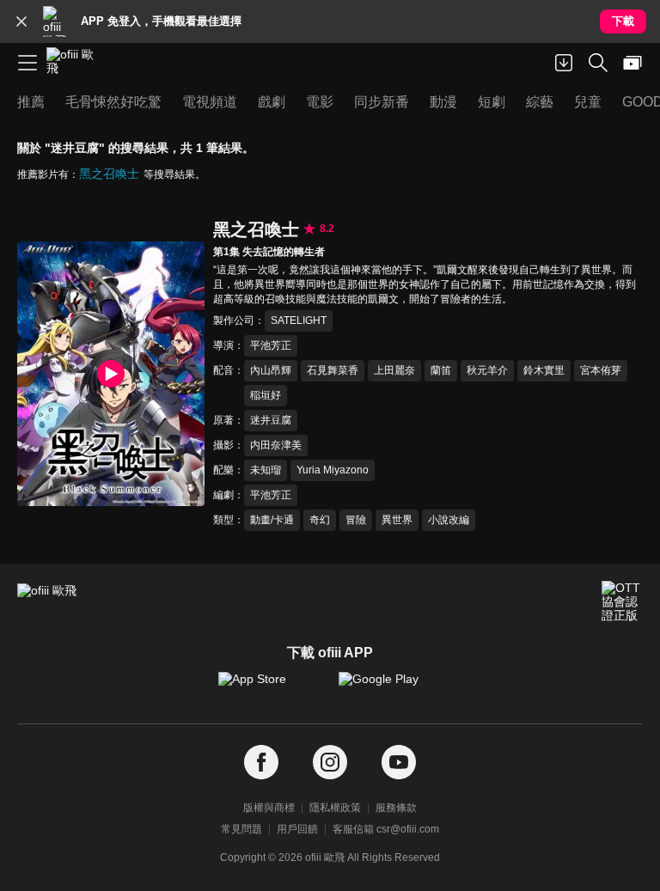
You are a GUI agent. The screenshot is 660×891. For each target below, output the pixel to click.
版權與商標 (269, 808)
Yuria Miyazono (332, 470)
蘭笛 (441, 370)
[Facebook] (261, 762)
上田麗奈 (394, 370)
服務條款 (396, 808)
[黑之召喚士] (111, 374)
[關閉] (21, 21)
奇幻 (319, 520)
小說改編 (448, 520)
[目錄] (27, 62)
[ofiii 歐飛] (75, 62)
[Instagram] (330, 762)
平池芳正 (270, 345)
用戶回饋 (297, 829)
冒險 (355, 520)
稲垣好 (265, 395)
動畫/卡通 (272, 520)
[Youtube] (399, 762)
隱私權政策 (335, 808)
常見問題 (241, 829)
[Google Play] (390, 687)
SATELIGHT (299, 320)
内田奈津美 (276, 445)
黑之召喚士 (109, 173)
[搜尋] (598, 62)
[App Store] (269, 687)
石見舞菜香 (332, 370)
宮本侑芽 (600, 370)
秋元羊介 (487, 370)
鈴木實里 (544, 370)
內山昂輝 (270, 370)
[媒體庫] (632, 62)
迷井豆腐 (270, 420)
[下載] (563, 62)
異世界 (397, 520)
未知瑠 (265, 470)
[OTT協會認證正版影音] (622, 601)
